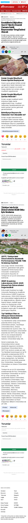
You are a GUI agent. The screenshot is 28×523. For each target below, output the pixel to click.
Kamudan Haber (16, 11)
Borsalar (3, 509)
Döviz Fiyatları (4, 505)
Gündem (3, 491)
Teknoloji (3, 495)
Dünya (16, 497)
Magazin (16, 495)
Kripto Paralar (4, 503)
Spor (2, 499)
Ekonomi (8, 11)
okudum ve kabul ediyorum (13, 173)
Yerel (15, 491)
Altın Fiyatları (4, 507)
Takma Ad (4, 147)
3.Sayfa (16, 493)
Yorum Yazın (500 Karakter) (8, 156)
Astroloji (3, 511)
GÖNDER (14, 169)
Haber (2, 11)
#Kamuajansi (6, 411)
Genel (15, 499)
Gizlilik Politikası (18, 507)
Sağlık (2, 497)
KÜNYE (16, 503)
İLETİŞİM (16, 505)
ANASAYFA (5, 17)
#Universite (13, 407)
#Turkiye (5, 407)
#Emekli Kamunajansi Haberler (10, 131)
